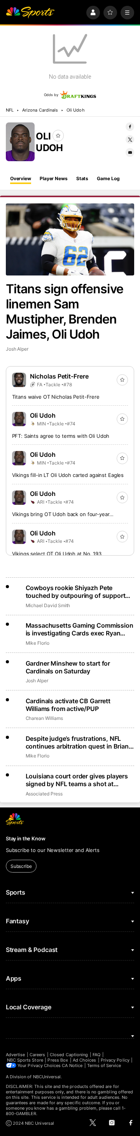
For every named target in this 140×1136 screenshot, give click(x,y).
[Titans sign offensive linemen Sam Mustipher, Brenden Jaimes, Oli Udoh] (70, 239)
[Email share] (130, 152)
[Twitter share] (130, 139)
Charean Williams (44, 718)
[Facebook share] (130, 126)
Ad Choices (84, 1060)
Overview (20, 178)
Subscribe (21, 866)
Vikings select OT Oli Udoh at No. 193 (57, 554)
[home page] (30, 12)
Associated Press (44, 794)
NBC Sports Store (25, 1060)
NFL (10, 110)
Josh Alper (17, 349)
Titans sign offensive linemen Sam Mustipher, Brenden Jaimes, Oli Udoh (64, 311)
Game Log (108, 178)
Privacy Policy (115, 1060)
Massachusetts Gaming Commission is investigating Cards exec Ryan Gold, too (79, 629)
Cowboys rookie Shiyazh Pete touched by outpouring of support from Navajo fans (76, 591)
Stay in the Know (26, 838)
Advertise (15, 1054)
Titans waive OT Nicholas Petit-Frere (56, 397)
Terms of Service (104, 1065)
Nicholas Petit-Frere (59, 376)
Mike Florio (37, 643)
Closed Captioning (69, 1054)
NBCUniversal (47, 1076)
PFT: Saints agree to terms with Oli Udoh (61, 436)
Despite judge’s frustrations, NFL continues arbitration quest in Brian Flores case (77, 742)
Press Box (57, 1060)
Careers (37, 1054)
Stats (82, 178)
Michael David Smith (48, 605)
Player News (54, 178)
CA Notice (72, 1065)
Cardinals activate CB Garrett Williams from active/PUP (68, 705)
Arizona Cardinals (40, 110)
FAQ (96, 1054)
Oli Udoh (75, 110)
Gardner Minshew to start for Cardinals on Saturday (68, 667)
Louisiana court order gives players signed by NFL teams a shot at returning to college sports (77, 780)
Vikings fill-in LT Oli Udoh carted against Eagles (68, 475)
